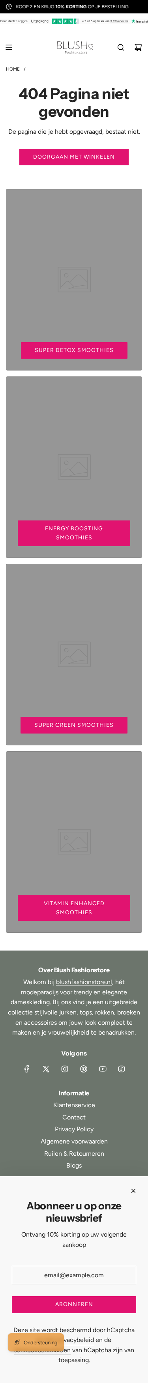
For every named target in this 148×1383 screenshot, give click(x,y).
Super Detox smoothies (74, 350)
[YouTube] (102, 1069)
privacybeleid (75, 1340)
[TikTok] (121, 1069)
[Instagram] (64, 1069)
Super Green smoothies (74, 725)
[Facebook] (27, 1069)
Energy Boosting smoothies (74, 533)
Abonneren (74, 1304)
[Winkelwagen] (138, 47)
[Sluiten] (133, 1191)
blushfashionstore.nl (84, 982)
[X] (45, 1069)
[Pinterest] (83, 1069)
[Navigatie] (8, 47)
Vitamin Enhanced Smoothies (74, 907)
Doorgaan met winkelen (74, 156)
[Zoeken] (120, 47)
